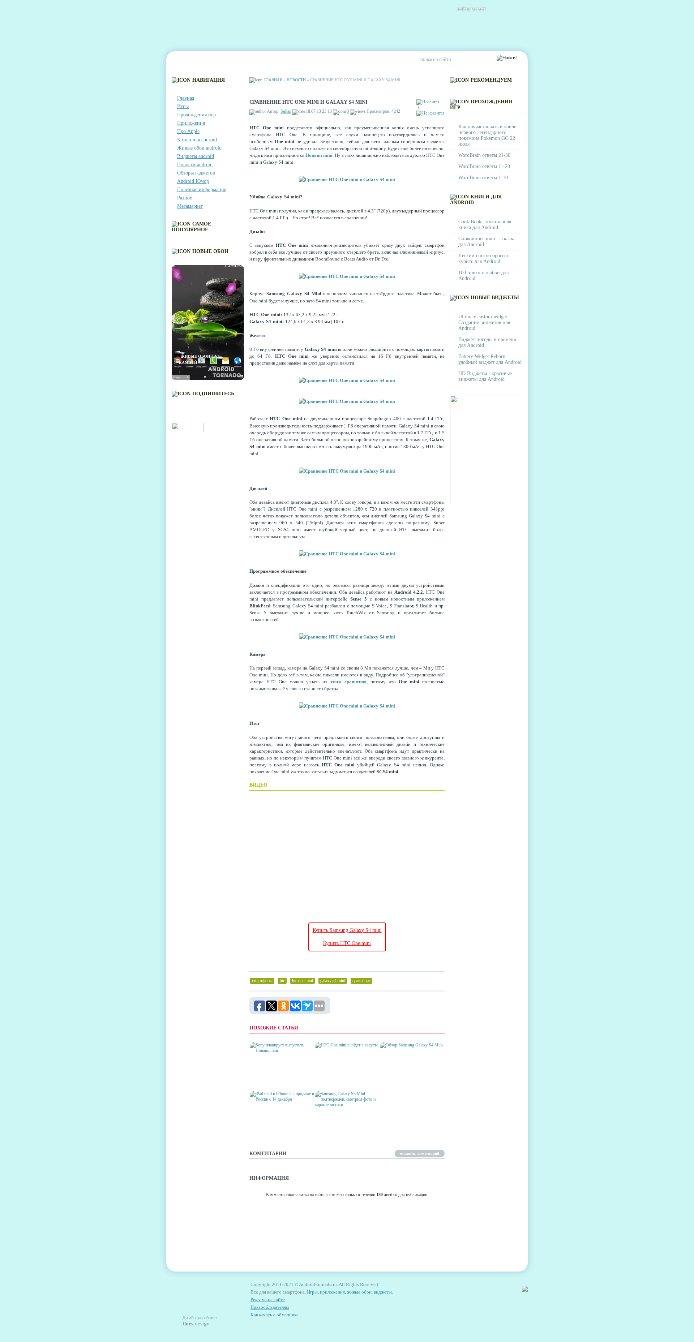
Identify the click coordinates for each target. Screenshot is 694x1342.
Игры (183, 106)
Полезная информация (201, 189)
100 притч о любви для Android (483, 275)
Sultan (285, 111)
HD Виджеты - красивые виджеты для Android (485, 376)
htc (282, 980)
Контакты (219, 60)
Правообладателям (269, 1307)
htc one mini (302, 980)
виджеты (383, 1292)
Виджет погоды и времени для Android (487, 342)
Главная (186, 60)
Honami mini (319, 155)
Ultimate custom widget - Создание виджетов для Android (484, 322)
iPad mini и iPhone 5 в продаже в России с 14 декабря (277, 1123)
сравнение (361, 980)
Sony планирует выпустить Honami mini (278, 1077)
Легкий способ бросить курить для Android (483, 258)
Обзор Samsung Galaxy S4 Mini (410, 1077)
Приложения (191, 123)
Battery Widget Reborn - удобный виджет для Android (490, 359)
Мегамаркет (190, 206)
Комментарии (258, 60)
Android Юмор (193, 181)
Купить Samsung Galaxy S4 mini (347, 930)
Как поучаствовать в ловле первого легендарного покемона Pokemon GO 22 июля (487, 135)
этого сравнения (348, 681)
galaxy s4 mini (332, 980)
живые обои (359, 1292)
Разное (184, 198)
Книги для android (197, 139)
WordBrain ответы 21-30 (484, 155)
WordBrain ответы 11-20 (484, 166)
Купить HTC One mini (347, 943)
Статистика (300, 60)
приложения (332, 1292)
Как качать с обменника (274, 1314)
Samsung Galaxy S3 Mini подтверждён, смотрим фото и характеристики (344, 1123)
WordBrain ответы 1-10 (483, 177)
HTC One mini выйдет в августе (342, 1077)
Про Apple (188, 131)
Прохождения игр (196, 114)
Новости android (195, 164)
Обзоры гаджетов (196, 173)
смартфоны (262, 980)
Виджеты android (195, 156)
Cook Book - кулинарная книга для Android (484, 224)
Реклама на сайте (346, 60)
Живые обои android (199, 148)
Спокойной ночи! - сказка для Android (486, 241)
